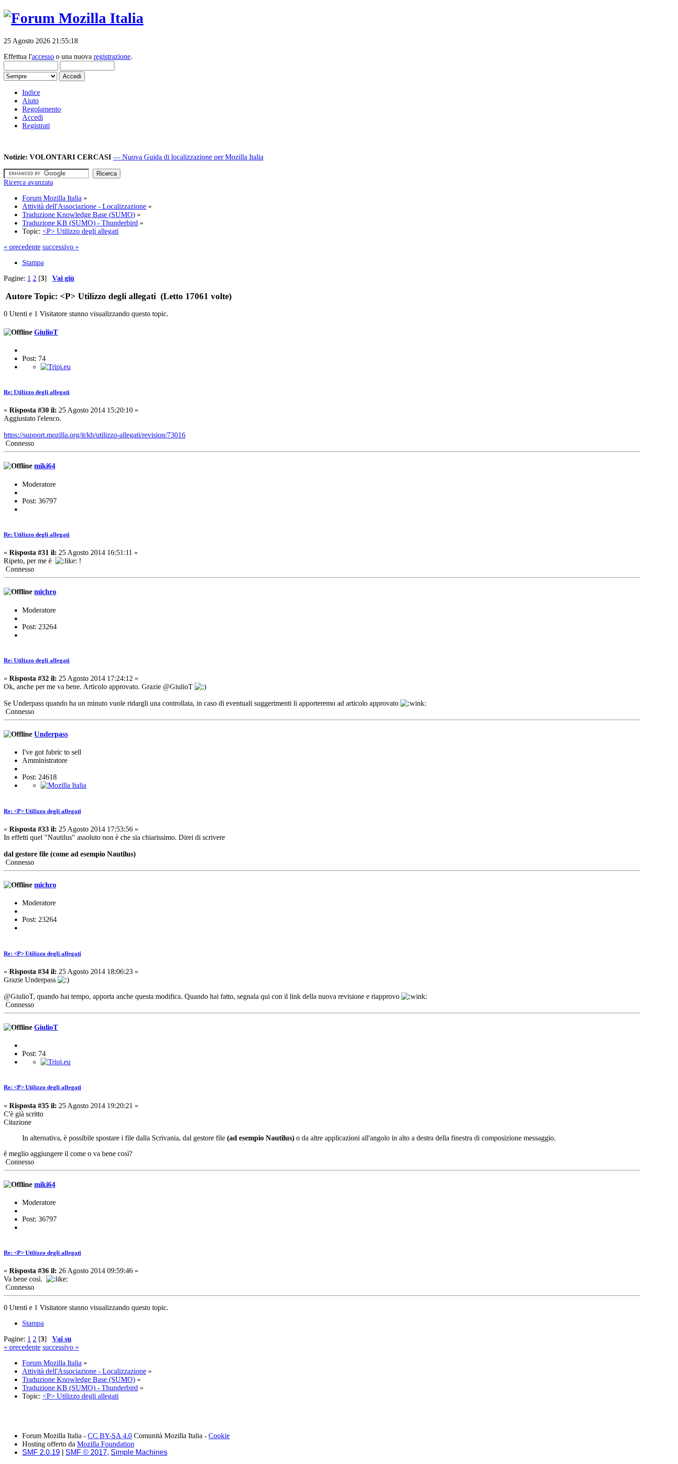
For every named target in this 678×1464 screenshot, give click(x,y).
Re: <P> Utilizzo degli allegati (42, 811)
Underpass (51, 734)
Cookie (219, 1436)
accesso (43, 56)
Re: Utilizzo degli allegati (37, 392)
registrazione (112, 56)
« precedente (22, 247)
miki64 (44, 466)
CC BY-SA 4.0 (110, 1436)
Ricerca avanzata (28, 182)
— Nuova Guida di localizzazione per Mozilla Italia (188, 157)
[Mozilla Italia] (63, 785)
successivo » (60, 247)
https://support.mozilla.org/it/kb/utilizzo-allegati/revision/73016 (94, 435)
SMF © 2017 (86, 1452)
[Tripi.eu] (56, 367)
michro (45, 592)
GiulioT (46, 332)
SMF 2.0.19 (41, 1452)
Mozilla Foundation (105, 1444)
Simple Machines (139, 1452)
